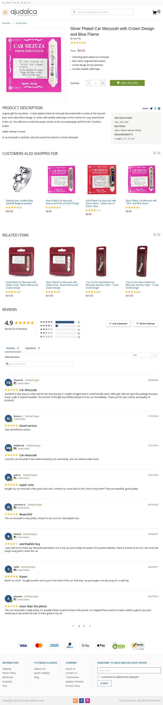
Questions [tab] (30, 348)
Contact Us (71, 672)
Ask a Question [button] (120, 323)
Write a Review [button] (147, 323)
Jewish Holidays (42, 672)
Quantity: (75, 83)
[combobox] (102, 11)
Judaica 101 (40, 668)
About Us (70, 668)
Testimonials (72, 677)
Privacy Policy (73, 685)
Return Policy (9, 672)
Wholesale (7, 677)
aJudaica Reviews (74, 681)
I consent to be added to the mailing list (119, 677)
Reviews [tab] (10, 348)
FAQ (4, 685)
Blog (36, 677)
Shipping (6, 668)
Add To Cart (129, 83)
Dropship (7, 681)
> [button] (90, 625)
